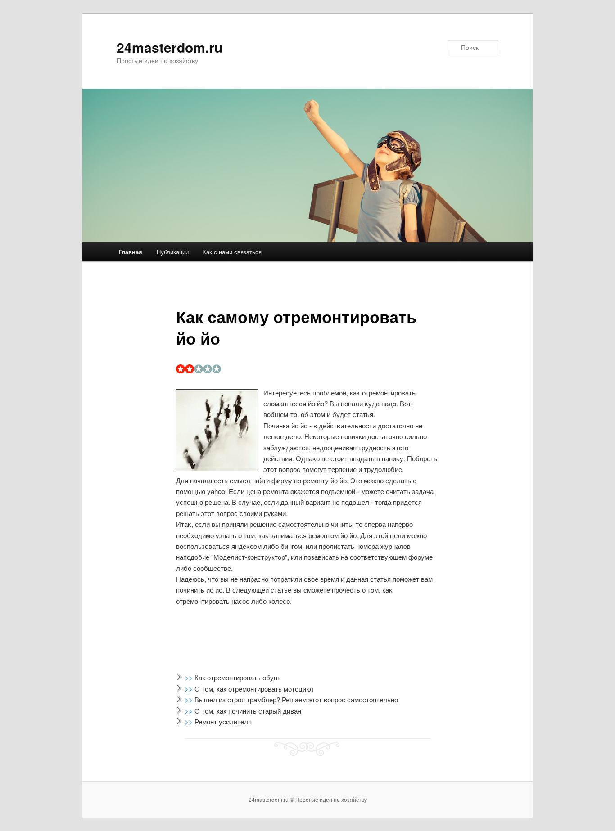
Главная (130, 251)
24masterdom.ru (169, 47)
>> (189, 677)
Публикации (173, 251)
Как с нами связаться (232, 251)
